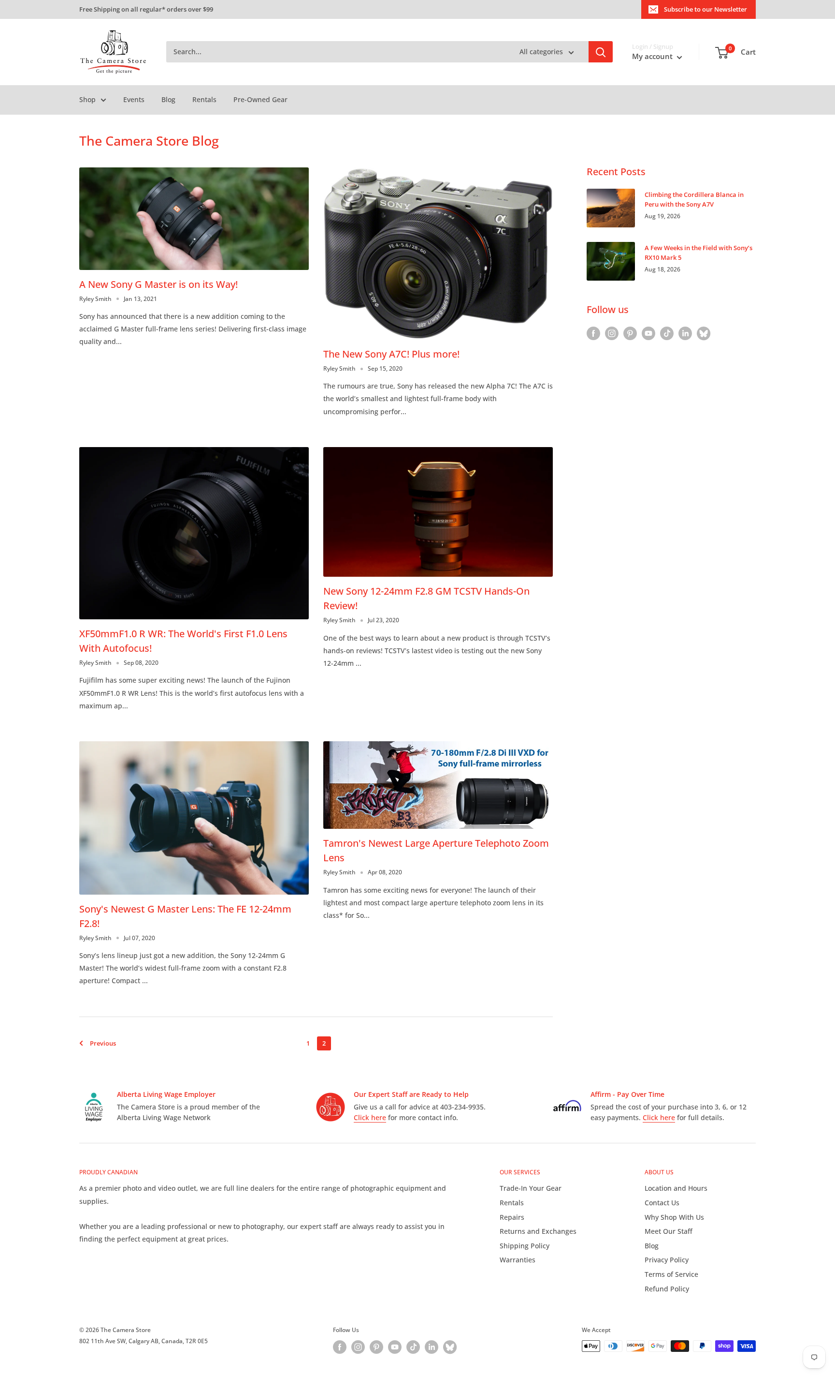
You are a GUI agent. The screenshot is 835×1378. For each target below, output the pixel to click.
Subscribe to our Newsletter (705, 9)
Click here (370, 1117)
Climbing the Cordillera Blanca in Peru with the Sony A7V (694, 199)
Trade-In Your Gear (530, 1188)
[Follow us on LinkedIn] (685, 333)
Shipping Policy (524, 1245)
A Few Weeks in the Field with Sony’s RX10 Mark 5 (698, 252)
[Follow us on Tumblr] (703, 333)
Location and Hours (676, 1188)
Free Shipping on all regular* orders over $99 (146, 9)
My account (653, 56)
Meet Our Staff (668, 1231)
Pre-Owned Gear (260, 99)
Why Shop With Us (674, 1217)
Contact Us (662, 1202)
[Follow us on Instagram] (612, 333)
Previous (103, 1043)
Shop (87, 99)
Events (133, 99)
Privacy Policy (667, 1259)
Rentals (204, 99)
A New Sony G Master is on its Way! (158, 284)
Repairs (512, 1217)
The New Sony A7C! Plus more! (391, 353)
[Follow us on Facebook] (593, 333)
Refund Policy (667, 1288)
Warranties (517, 1259)
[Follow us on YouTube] (648, 333)
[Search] (601, 52)
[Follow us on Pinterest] (630, 333)
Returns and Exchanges (538, 1231)
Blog (168, 99)
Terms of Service (671, 1274)
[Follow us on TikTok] (667, 333)
